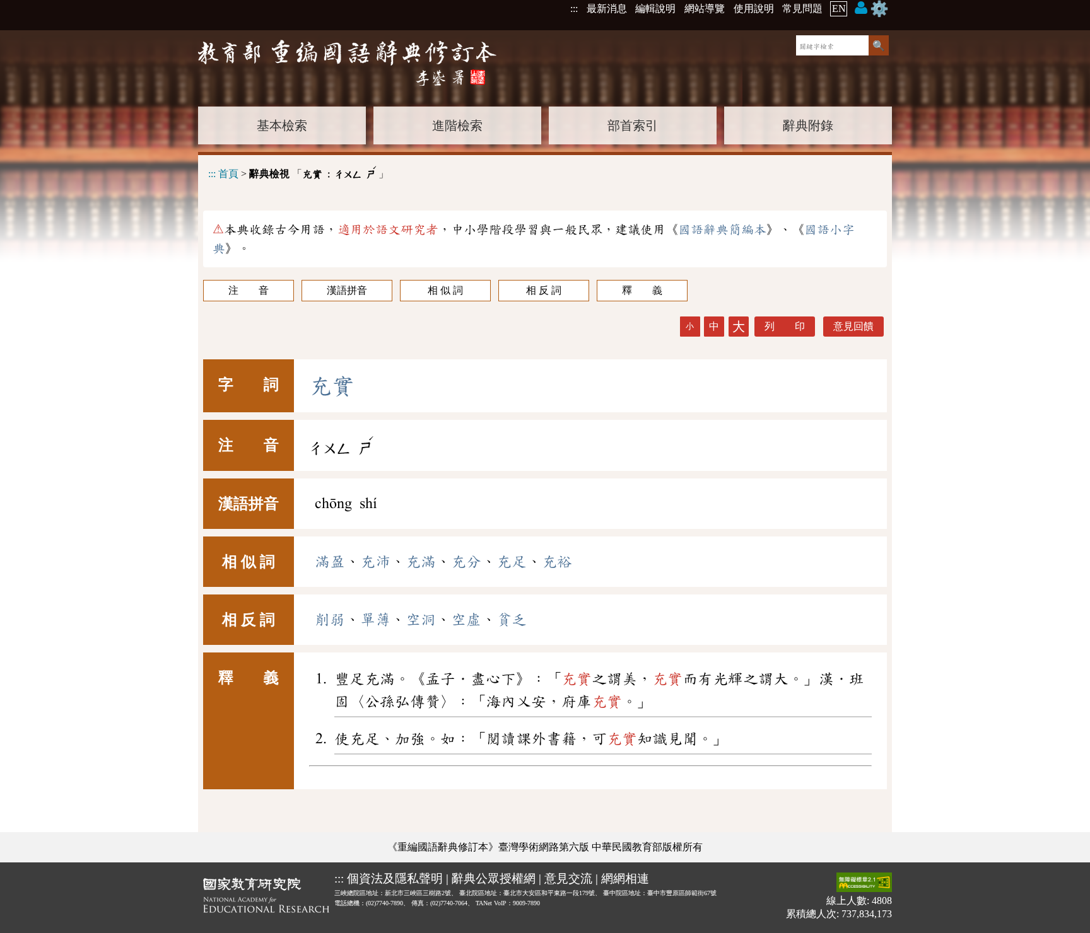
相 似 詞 (445, 290)
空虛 (466, 619)
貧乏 (511, 619)
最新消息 (607, 8)
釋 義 (642, 290)
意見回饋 (853, 326)
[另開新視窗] (266, 898)
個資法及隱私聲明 (395, 878)
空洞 (421, 619)
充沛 (375, 561)
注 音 (248, 290)
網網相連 (625, 878)
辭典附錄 (808, 125)
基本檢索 (282, 125)
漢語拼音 (347, 290)
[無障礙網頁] (864, 883)
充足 (511, 561)
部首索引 (632, 125)
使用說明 (754, 8)
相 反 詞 (543, 290)
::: (574, 8)
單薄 (375, 619)
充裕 (557, 561)
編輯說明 (655, 8)
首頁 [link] (228, 173)
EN (839, 8)
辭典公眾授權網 (494, 878)
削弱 (330, 619)
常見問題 (802, 8)
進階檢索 (457, 125)
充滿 (421, 561)
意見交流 (568, 878)
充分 (466, 561)
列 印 (785, 326)
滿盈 (330, 561)
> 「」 (298, 172)
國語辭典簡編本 (722, 229)
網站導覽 (704, 8)
